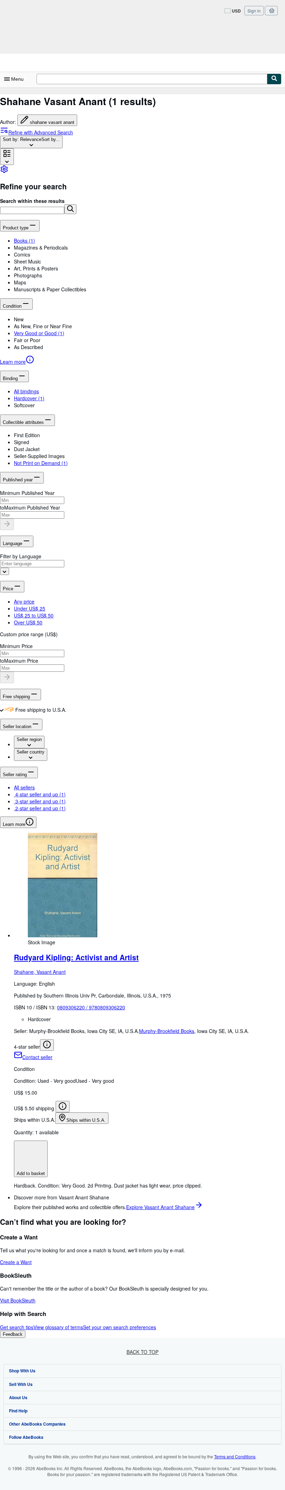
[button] (70, 209)
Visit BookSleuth (17, 1300)
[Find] (274, 79)
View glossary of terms (58, 1327)
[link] (4, 171)
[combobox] (31, 142)
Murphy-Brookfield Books (166, 1030)
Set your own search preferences (119, 1327)
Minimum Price (16, 645)
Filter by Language (20, 556)
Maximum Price (21, 660)
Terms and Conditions (234, 1456)
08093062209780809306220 (91, 1007)
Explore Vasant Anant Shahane (160, 1207)
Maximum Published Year (32, 507)
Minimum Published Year (27, 492)
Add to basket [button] (31, 1173)
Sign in (254, 11)
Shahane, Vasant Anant (40, 971)
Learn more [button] (14, 824)
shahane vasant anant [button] (52, 122)
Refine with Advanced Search (40, 132)
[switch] (1, 709)
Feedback (13, 1334)
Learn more (13, 361)
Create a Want (16, 1262)
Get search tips (16, 1327)
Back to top (142, 1351)
